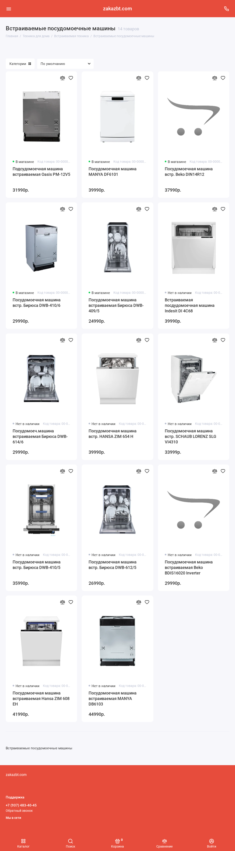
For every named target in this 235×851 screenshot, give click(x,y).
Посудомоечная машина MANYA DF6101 (113, 171)
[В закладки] (71, 78)
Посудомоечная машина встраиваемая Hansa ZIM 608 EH (41, 698)
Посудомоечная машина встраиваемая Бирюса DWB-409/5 (116, 305)
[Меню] (8, 8)
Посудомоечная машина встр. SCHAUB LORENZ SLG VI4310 (190, 436)
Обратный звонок (19, 810)
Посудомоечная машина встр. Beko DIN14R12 (189, 171)
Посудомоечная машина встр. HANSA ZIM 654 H (113, 433)
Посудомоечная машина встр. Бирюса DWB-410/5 (37, 565)
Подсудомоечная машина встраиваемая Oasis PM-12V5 (41, 171)
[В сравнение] (62, 78)
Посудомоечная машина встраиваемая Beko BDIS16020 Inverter (189, 567)
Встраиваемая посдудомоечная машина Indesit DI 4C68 (190, 305)
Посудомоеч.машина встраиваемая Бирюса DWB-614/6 (40, 436)
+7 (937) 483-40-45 (21, 805)
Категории (17, 64)
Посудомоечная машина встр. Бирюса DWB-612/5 (113, 565)
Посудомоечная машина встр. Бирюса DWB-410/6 (37, 302)
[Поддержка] (226, 8)
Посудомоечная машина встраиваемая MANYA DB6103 (113, 698)
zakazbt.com (117, 8)
